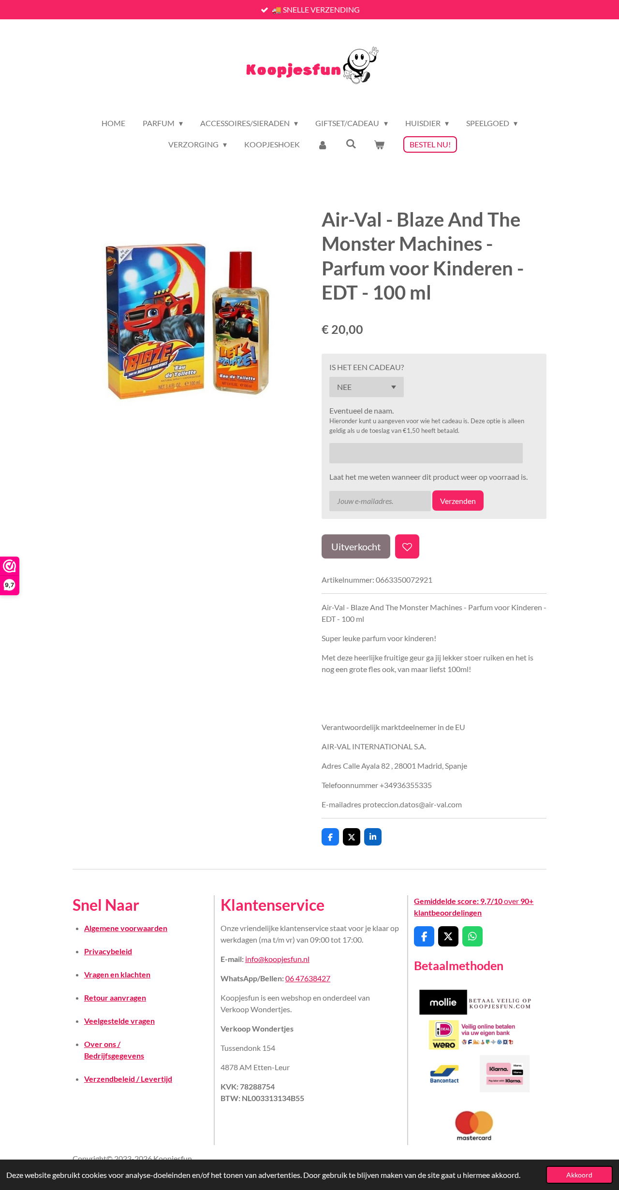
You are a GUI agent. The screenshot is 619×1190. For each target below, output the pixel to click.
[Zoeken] (351, 143)
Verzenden (458, 500)
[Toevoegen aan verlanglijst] (407, 546)
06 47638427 (307, 978)
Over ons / (102, 1043)
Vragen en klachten (117, 974)
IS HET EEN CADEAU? (366, 367)
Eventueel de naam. (361, 410)
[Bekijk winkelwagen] (379, 144)
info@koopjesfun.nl (277, 958)
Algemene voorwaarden (125, 927)
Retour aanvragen (115, 997)
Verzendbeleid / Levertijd (128, 1078)
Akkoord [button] (579, 1175)
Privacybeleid (108, 951)
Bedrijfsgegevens (114, 1055)
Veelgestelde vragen (119, 1020)
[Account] (322, 144)
